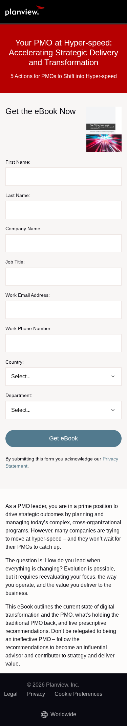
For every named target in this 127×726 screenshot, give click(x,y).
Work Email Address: (27, 295)
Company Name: (23, 228)
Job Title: (15, 262)
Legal (11, 694)
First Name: (17, 162)
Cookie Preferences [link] (78, 694)
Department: (18, 395)
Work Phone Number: (28, 328)
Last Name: (17, 195)
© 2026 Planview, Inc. (53, 685)
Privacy (36, 694)
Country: (14, 362)
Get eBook (63, 438)
